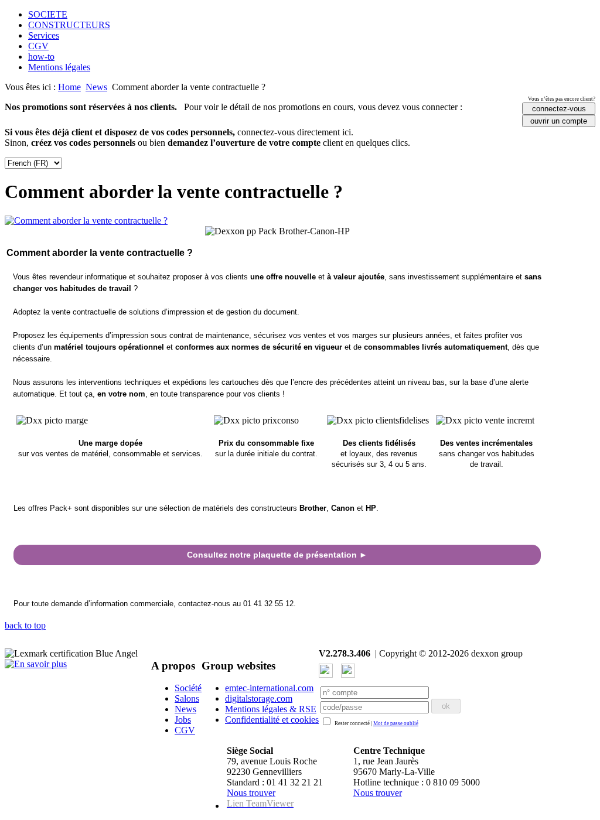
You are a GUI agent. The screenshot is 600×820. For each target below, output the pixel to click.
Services (43, 35)
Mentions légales (59, 67)
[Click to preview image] (86, 221)
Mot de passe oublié (395, 723)
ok (446, 706)
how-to (41, 57)
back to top (25, 625)
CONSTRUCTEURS (69, 25)
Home (69, 87)
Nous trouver (251, 793)
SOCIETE (47, 14)
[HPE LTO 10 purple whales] (36, 664)
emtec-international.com (269, 688)
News (96, 87)
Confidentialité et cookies (272, 720)
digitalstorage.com (258, 698)
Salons (187, 698)
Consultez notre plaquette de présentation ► (277, 554)
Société (188, 688)
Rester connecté (352, 723)
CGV (38, 46)
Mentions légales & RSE (270, 709)
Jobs (183, 720)
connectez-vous (559, 108)
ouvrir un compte (558, 121)
